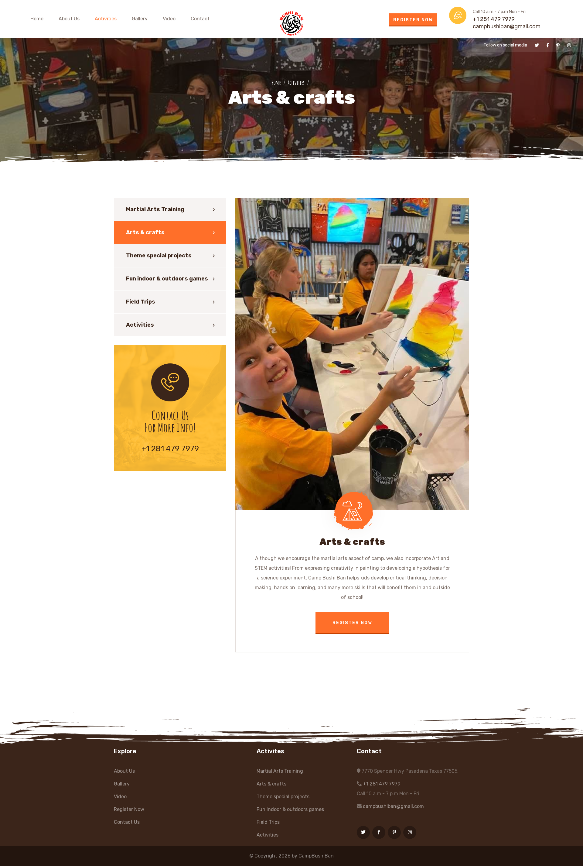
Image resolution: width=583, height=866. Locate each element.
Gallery (140, 19)
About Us (69, 19)
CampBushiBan (316, 856)
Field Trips (140, 301)
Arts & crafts (145, 232)
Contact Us (127, 822)
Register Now (413, 19)
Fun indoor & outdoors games (167, 278)
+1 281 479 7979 (494, 19)
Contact (200, 19)
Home (36, 19)
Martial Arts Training (155, 209)
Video (169, 19)
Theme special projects (159, 255)
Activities (106, 19)
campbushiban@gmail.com (506, 26)
